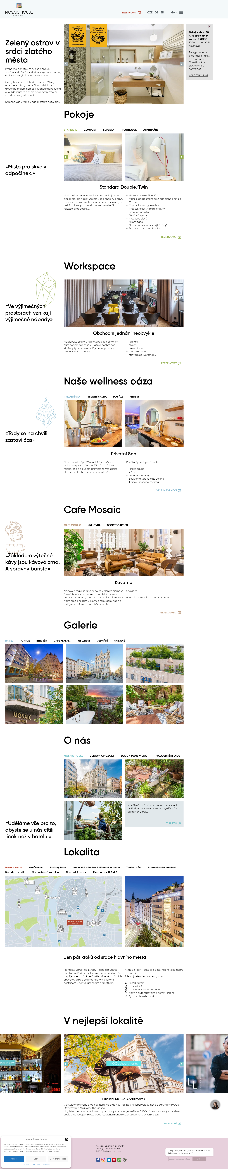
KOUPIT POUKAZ (198, 75)
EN (162, 12)
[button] (66, 1139)
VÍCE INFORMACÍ (166, 490)
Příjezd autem (136, 983)
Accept (14, 1159)
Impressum (46, 1164)
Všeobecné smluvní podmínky (110, 1146)
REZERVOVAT (169, 363)
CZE (150, 12)
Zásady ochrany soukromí (108, 1149)
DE (156, 12)
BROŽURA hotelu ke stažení (109, 1151)
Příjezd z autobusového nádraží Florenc (150, 993)
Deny (36, 1159)
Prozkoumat (170, 1123)
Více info (171, 823)
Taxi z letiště (134, 986)
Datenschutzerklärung (32, 1164)
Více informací (45, 1116)
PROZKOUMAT (168, 612)
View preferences (58, 1159)
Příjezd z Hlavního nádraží (142, 996)
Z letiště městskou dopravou (144, 989)
